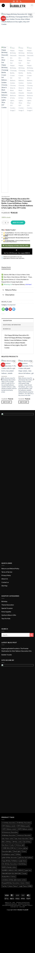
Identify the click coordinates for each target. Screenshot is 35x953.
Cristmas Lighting (22, 848)
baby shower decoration (21, 838)
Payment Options (24, 904)
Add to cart (18, 222)
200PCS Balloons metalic (25, 829)
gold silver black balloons (25, 857)
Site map (22, 907)
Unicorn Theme (12, 886)
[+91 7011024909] (21, 1)
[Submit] (31, 10)
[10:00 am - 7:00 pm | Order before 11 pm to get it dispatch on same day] (17, 1)
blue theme (5, 845)
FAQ (13, 902)
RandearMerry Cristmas (9, 876)
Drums (24, 851)
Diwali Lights (17, 851)
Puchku (25, 873)
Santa (22, 883)
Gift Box (18, 854)
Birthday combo (17, 842)
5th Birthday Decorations (24, 823)
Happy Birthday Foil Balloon (9, 861)
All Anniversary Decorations (10, 832)
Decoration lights (7, 851)
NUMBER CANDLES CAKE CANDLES (12, 870)
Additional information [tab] (12, 325)
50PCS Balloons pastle (23, 826)
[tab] (6, 267)
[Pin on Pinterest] (10, 309)
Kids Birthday (22, 864)
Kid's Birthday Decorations (9, 864)
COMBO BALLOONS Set (9, 848)
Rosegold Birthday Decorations (10, 883)
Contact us (5, 582)
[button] (3, 5)
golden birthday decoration (9, 857)
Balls (31, 838)
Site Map (4, 586)
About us (8, 902)
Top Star (4, 886)
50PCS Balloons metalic (8, 826)
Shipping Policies (11, 904)
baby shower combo (7, 838)
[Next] (33, 383)
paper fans (28, 870)
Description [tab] (7, 320)
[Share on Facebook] (6, 309)
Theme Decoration (7, 605)
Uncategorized (5, 196)
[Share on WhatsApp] (3, 309)
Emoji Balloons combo (8, 854)
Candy (12, 845)
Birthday (4, 601)
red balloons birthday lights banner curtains (14, 880)
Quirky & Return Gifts (8, 615)
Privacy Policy (6, 575)
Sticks (27, 883)
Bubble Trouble (6, 655)
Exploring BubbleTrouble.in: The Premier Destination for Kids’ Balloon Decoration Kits (16, 649)
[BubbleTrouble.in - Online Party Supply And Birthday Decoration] (17, 5)
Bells (3, 842)
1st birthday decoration (8, 823)
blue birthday (27, 842)
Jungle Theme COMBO (25, 886)
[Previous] (1, 383)
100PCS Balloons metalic (9, 829)
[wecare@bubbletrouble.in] (14, 1)
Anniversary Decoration (24, 835)
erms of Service (7, 572)
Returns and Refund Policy (10, 568)
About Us (4, 579)
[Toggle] (3, 290)
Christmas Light (19, 845)
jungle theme (22, 861)
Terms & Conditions (23, 902)
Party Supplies (6, 612)
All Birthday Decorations (9, 835)
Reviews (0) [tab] (7, 329)
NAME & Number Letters (9, 867)
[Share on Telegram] (13, 309)
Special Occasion (7, 608)
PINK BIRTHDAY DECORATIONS (11, 873)
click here (28, 284)
